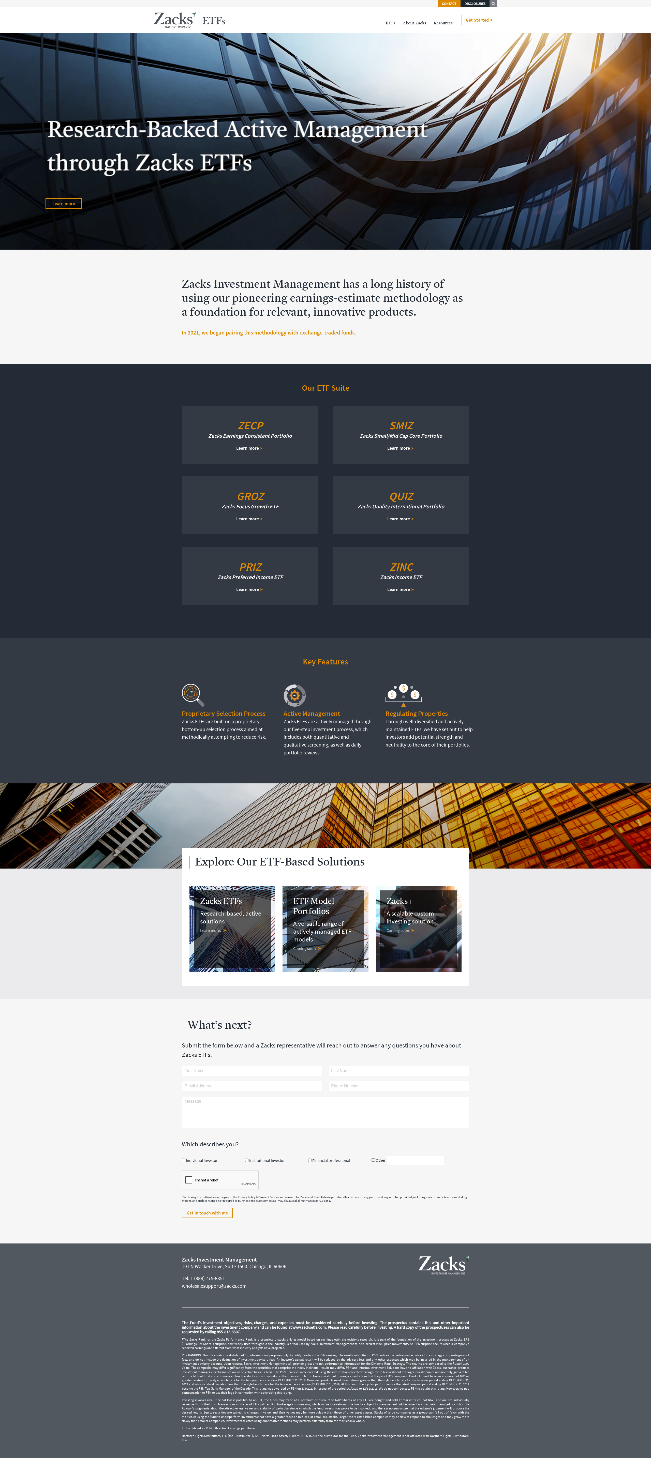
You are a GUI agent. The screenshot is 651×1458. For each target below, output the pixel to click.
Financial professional (331, 1160)
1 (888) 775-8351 (207, 1278)
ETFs (390, 23)
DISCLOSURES (475, 4)
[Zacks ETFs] (189, 20)
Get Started (477, 20)
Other (381, 1160)
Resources (443, 23)
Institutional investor (267, 1160)
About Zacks (414, 23)
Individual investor (202, 1160)
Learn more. (210, 930)
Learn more (63, 203)
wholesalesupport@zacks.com (214, 1286)
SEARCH (493, 3)
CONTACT (449, 4)
